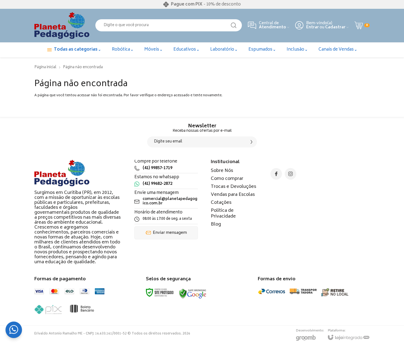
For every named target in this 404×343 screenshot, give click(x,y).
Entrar (312, 27)
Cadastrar (335, 27)
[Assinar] (251, 141)
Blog (216, 224)
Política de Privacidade (223, 213)
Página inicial (45, 67)
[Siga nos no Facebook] (276, 174)
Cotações (221, 203)
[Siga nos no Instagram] (290, 174)
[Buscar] (233, 25)
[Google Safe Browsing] (192, 294)
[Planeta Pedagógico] (61, 25)
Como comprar (227, 179)
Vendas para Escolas (233, 195)
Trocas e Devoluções (233, 187)
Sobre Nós (222, 171)
